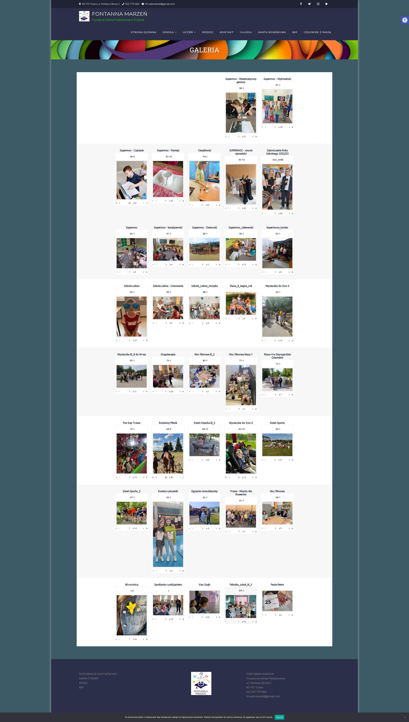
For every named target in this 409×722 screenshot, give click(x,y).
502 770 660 (132, 4)
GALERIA (246, 32)
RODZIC (207, 32)
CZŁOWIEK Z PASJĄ (317, 32)
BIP (294, 32)
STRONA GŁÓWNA (143, 32)
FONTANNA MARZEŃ (119, 14)
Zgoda (279, 717)
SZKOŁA (168, 32)
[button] (405, 20)
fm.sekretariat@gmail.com (160, 4)
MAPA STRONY (89, 678)
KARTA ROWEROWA (272, 32)
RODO (83, 682)
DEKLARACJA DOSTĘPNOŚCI (98, 674)
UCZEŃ (188, 32)
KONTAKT (227, 32)
